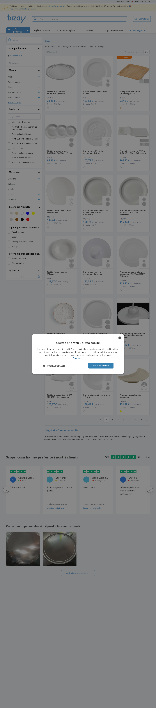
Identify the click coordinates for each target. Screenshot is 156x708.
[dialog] (78, 354)
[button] (54, 366)
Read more (78, 358)
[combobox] (119, 337)
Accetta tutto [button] (101, 365)
